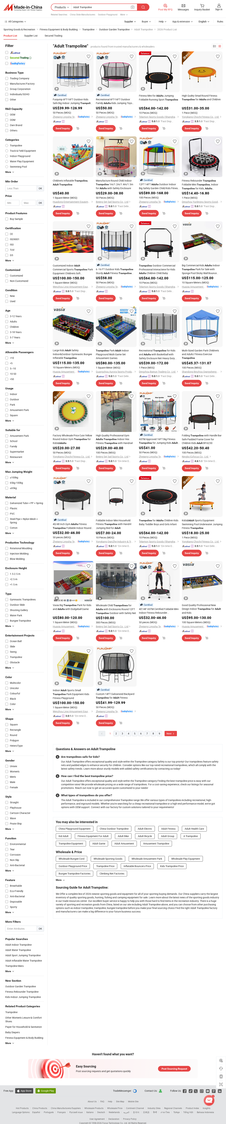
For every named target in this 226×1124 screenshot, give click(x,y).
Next (169, 733)
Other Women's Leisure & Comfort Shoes (23, 1019)
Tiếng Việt (188, 1112)
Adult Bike (123, 836)
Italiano (90, 1112)
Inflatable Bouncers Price (137, 866)
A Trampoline (190, 836)
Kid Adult (64, 836)
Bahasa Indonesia (205, 1112)
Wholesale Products (93, 1108)
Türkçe (176, 1112)
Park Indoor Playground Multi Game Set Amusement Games (112, 354)
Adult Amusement (124, 843)
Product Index (192, 1108)
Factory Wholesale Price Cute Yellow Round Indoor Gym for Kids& (72, 439)
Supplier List (31, 35)
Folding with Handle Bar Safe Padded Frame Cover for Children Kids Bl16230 (202, 439)
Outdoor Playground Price (73, 866)
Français (61, 1112)
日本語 (146, 1112)
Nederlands (114, 1112)
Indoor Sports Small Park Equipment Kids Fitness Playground (71, 694)
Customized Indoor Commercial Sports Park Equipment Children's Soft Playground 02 (73, 269)
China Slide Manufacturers (82, 14)
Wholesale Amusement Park (147, 858)
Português (49, 1112)
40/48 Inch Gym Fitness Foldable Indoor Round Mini (72, 526)
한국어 (136, 1112)
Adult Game (98, 843)
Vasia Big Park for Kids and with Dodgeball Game (72, 607)
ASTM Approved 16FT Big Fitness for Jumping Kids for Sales (159, 441)
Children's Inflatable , (70, 182)
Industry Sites (154, 1108)
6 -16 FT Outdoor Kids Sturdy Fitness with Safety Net (114, 271)
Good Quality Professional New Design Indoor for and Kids (201, 608)
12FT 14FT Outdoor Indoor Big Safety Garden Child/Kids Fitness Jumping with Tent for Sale (159, 186)
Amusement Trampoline (156, 843)
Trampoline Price (105, 866)
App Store (24, 1090)
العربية (126, 1112)
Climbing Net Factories (112, 873)
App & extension (181, 21)
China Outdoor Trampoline (114, 828)
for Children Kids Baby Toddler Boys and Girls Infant (158, 522)
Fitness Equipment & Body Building (24, 1037)
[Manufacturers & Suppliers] (23, 7)
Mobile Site (133, 1101)
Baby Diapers (12, 1032)
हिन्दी (155, 1112)
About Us (92, 1101)
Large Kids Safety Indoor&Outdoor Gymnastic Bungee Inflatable (72, 354)
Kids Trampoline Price (172, 866)
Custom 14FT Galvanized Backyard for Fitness (115, 695)
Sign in (218, 9)
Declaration (113, 1118)
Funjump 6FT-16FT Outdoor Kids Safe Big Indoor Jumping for (73, 101)
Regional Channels (173, 1108)
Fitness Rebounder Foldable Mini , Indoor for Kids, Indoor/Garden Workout (200, 184)
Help (161, 21)
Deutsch (101, 1112)
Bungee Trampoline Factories (74, 873)
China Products (39, 1108)
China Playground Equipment (75, 828)
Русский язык (76, 1112)
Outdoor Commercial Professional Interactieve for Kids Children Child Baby (157, 269)
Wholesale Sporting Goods (108, 858)
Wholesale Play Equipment (185, 858)
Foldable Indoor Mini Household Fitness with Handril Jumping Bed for (113, 524)
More (59, 880)
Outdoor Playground (107, 14)
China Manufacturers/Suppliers (66, 1108)
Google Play (45, 1090)
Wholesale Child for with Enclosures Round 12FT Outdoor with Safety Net (116, 609)
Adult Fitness (168, 828)
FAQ (102, 1101)
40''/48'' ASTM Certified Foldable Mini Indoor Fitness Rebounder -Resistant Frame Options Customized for (159, 611)
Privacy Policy (129, 1118)
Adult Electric (145, 828)
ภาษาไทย (165, 1112)
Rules (220, 21)
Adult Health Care (194, 828)
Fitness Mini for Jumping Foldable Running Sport (158, 97)
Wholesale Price (114, 1108)
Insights (206, 1108)
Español (36, 1112)
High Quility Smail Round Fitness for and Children (201, 97)
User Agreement (97, 1118)
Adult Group (167, 836)
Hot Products (22, 1108)
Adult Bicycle (145, 836)
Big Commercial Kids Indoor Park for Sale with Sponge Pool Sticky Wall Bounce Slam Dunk (201, 269)
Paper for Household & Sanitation (23, 1026)
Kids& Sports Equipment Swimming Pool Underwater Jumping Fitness (202, 524)
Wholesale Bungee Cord (71, 858)
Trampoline (11, 1012)
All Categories (15, 21)
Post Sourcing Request (174, 1068)
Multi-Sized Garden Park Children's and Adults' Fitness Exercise (200, 354)
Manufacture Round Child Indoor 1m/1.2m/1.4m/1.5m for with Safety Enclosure (114, 184)
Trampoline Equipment (71, 843)
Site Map (120, 1101)
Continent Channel (135, 1108)
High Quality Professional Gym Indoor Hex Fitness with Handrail (114, 439)
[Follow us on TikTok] (190, 1090)
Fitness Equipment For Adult (93, 836)
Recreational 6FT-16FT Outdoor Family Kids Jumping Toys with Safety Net (114, 101)
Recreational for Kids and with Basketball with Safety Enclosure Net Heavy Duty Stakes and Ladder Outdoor (157, 354)
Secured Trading (53, 35)
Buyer (145, 21)
